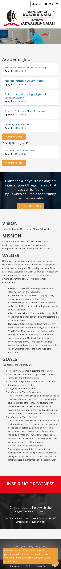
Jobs (50, 4)
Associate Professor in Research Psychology (26, 67)
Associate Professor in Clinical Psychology (25, 111)
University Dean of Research (18, 124)
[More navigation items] (57, 4)
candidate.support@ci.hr (33, 521)
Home (38, 4)
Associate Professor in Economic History (24, 80)
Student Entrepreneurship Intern (20, 150)
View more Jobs (14, 136)
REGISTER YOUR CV (30, 206)
